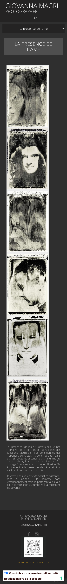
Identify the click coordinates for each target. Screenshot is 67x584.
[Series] (32, 8)
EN (36, 17)
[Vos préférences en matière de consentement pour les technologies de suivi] (61, 578)
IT (30, 17)
